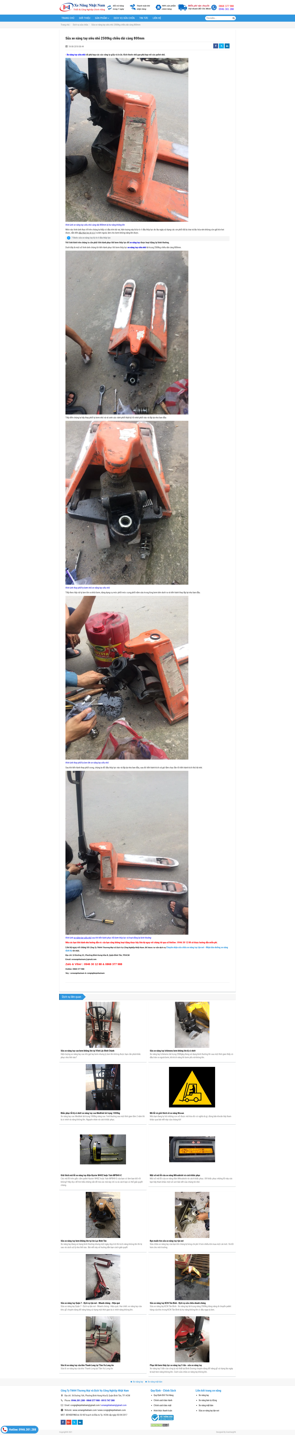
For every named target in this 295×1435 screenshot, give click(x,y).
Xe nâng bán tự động (208, 1400)
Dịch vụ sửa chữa (124, 18)
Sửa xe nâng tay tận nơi (209, 1410)
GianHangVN (231, 1432)
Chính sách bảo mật (162, 1405)
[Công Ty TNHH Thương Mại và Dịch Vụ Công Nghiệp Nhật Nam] (82, 7)
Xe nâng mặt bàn (155, 1381)
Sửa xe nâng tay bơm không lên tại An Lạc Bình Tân (83, 1240)
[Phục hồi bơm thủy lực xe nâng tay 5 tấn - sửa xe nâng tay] (192, 1339)
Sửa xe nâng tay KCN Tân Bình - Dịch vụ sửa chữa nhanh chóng (178, 1303)
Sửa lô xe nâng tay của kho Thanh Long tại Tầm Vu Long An (87, 1365)
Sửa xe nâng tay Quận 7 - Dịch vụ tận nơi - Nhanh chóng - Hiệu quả (90, 1303)
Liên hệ (157, 18)
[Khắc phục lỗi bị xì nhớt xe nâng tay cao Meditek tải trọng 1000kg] (103, 1087)
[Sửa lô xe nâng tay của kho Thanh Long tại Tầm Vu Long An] (103, 1339)
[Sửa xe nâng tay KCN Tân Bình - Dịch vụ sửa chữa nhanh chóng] (192, 1277)
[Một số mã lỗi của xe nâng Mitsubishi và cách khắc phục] (192, 1149)
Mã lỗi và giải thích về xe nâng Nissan (167, 1113)
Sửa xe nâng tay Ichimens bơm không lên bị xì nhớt (173, 1050)
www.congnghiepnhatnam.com (112, 1410)
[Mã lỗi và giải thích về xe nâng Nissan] (192, 1087)
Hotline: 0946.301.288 (22, 1429)
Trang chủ (67, 18)
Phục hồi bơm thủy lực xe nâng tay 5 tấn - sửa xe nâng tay (176, 1365)
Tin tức (143, 18)
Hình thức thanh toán (163, 1410)
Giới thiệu (84, 18)
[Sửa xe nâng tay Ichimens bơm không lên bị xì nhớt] (192, 1025)
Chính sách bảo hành (163, 1400)
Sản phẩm (101, 18)
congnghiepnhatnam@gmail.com (85, 1405)
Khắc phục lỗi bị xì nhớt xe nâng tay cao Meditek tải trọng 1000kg (90, 1113)
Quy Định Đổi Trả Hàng (163, 1395)
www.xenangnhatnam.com (84, 1410)
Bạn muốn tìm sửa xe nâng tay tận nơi (167, 1240)
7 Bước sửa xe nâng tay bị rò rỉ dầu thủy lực (91, 237)
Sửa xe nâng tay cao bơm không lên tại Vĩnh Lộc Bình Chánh (87, 1050)
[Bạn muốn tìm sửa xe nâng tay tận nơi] (192, 1215)
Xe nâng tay (138, 1381)
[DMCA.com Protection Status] (160, 1424)
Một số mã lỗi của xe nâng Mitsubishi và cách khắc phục (175, 1175)
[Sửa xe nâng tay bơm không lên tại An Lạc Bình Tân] (103, 1215)
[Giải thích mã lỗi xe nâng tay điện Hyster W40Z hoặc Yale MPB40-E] (103, 1149)
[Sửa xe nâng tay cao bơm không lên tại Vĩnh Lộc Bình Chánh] (103, 1025)
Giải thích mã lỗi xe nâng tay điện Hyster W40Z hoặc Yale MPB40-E (91, 1175)
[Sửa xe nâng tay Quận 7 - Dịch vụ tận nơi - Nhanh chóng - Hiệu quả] (103, 1277)
